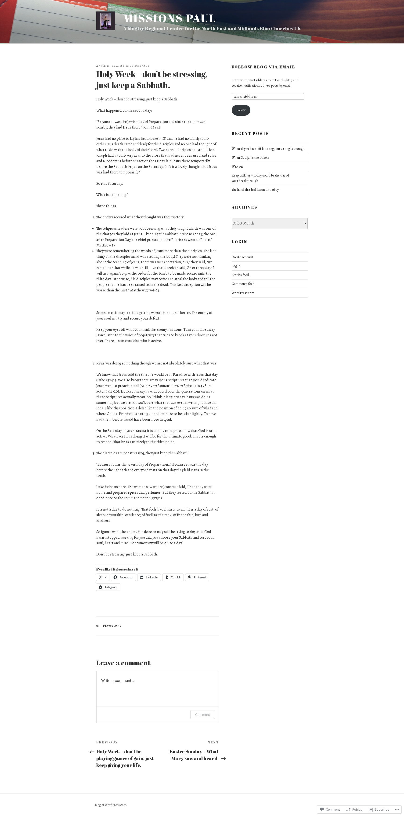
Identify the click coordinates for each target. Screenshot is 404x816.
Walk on (237, 166)
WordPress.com (243, 292)
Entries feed (240, 274)
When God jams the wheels (250, 157)
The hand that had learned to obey (255, 189)
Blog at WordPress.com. (111, 805)
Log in (236, 266)
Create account (242, 257)
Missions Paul (169, 18)
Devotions (112, 626)
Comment (202, 715)
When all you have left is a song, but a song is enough (268, 148)
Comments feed (243, 283)
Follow (241, 110)
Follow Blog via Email (264, 67)
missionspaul (138, 66)
